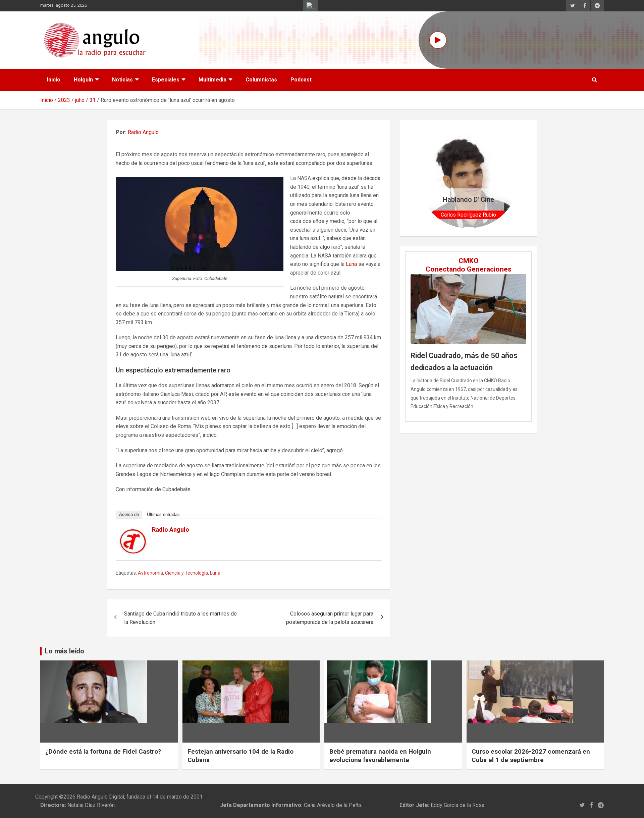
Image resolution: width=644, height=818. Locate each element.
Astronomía (150, 573)
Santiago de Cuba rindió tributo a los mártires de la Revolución (180, 618)
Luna (351, 264)
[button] (425, 178)
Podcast (301, 79)
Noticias (122, 79)
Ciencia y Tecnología (186, 573)
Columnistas (261, 79)
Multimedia (212, 79)
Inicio (53, 79)
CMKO (469, 261)
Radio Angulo (143, 132)
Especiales (165, 79)
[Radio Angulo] (133, 533)
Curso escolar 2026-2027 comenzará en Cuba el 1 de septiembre (531, 756)
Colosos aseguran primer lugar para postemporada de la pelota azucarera (329, 618)
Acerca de (129, 514)
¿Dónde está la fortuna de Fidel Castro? (103, 751)
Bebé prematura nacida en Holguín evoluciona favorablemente (380, 756)
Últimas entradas (163, 514)
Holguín (83, 79)
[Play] (437, 40)
